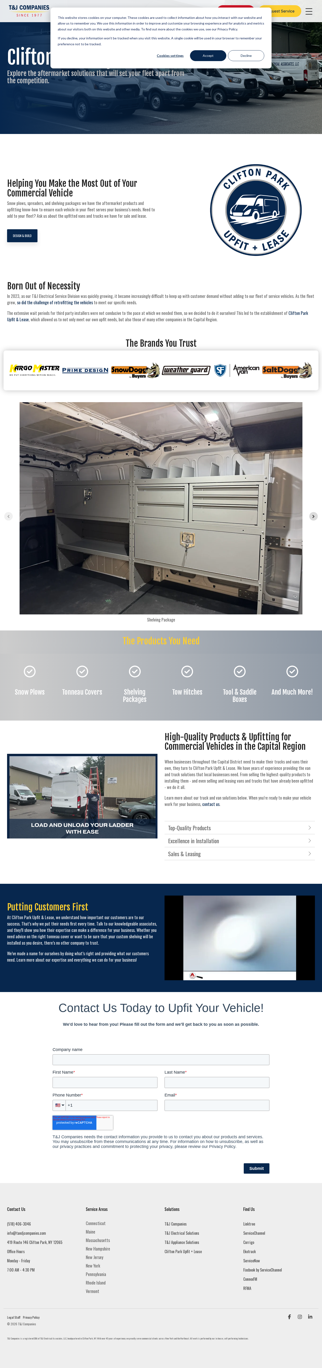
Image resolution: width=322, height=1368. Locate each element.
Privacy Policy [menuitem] (31, 1317)
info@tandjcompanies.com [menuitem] (26, 1233)
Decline (246, 56)
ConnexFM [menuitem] (250, 1279)
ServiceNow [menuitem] (251, 1261)
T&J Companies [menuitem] (176, 1224)
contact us (210, 804)
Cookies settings (170, 56)
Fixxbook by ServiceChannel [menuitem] (262, 1270)
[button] (310, 11)
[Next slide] (313, 516)
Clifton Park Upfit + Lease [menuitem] (183, 1251)
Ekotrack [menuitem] (249, 1251)
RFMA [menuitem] (247, 1288)
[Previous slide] (8, 516)
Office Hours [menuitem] (16, 1251)
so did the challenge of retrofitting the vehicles (55, 302)
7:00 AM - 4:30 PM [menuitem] (21, 1270)
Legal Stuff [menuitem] (14, 1317)
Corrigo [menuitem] (248, 1242)
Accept (208, 56)
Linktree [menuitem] (249, 1224)
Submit (256, 1168)
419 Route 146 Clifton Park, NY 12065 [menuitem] (34, 1242)
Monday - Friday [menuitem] (18, 1261)
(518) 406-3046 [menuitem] (19, 1224)
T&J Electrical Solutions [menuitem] (182, 1233)
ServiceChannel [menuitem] (254, 1233)
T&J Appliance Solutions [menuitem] (182, 1242)
